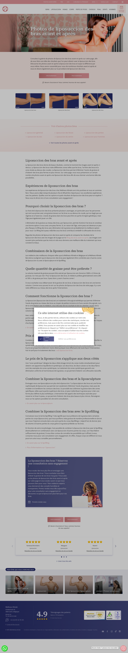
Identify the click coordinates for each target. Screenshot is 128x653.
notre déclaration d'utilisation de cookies (69, 333)
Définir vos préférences (67, 339)
